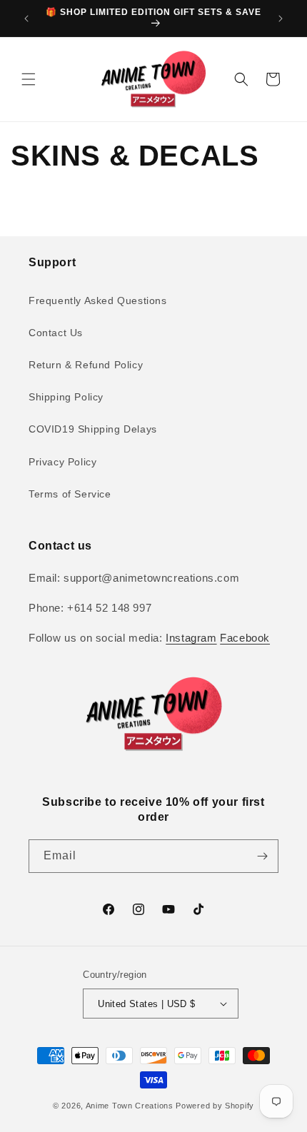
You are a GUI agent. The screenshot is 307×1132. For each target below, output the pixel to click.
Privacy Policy (62, 462)
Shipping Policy (66, 397)
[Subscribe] (262, 856)
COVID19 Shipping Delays (93, 429)
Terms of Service (70, 494)
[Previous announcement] (26, 18)
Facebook (245, 638)
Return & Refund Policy (86, 364)
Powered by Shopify (215, 1105)
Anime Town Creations (129, 1105)
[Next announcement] (280, 18)
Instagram (191, 638)
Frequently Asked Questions (98, 300)
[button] (28, 79)
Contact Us (56, 332)
